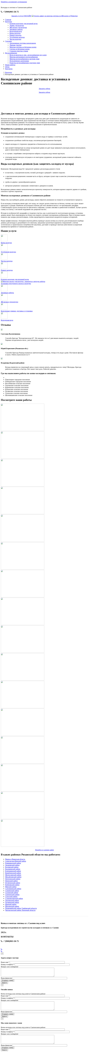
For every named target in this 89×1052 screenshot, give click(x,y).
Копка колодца (15, 33)
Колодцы (8, 21)
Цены (7, 67)
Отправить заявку (7, 980)
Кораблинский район (13, 873)
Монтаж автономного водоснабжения (24, 57)
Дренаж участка (15, 45)
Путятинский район (12, 883)
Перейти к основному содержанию (14, 2)
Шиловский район (12, 906)
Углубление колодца (17, 37)
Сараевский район (12, 891)
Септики (8, 41)
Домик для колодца (17, 25)
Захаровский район (12, 865)
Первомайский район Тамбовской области (21, 908)
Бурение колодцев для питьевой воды (24, 23)
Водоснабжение (11, 53)
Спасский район (11, 896)
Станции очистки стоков (19, 51)
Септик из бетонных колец (20, 49)
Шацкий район (10, 904)
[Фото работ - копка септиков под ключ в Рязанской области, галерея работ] (22, 430)
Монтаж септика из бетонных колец (23, 47)
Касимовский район (12, 869)
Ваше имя (5, 962)
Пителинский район (12, 879)
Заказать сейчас (44, 89)
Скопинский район (12, 894)
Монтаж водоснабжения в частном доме (24, 59)
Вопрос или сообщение (9, 967)
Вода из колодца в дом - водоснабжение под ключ (28, 55)
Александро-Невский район (15, 861)
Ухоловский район (12, 900)
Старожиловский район (14, 898)
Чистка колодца (15, 39)
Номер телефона (7, 964)
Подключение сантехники (19, 61)
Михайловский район (13, 877)
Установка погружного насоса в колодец (16, 283)
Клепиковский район (13, 871)
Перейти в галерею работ (44, 850)
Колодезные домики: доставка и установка (17, 311)
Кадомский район (11, 867)
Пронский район (11, 881)
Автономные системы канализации (23, 43)
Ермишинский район (13, 863)
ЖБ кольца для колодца (18, 27)
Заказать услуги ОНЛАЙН (21, 16)
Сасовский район (11, 893)
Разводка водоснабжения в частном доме (25, 63)
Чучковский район (12, 902)
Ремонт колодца (15, 35)
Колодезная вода (16, 31)
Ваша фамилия (6, 978)
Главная (8, 20)
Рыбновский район (12, 885)
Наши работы (10, 65)
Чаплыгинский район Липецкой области (20, 910)
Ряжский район (10, 887)
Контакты (8, 69)
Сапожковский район (13, 889)
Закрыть (4, 983)
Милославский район (13, 875)
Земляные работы (16, 29)
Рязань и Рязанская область (15, 859)
